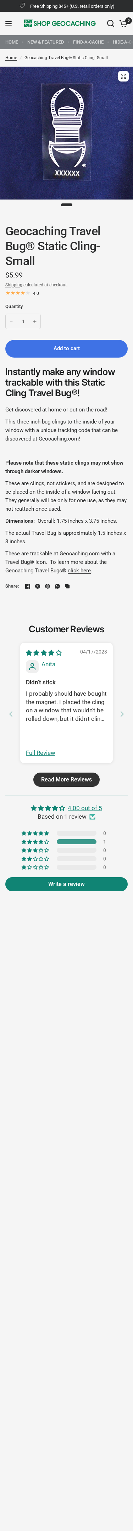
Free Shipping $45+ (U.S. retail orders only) (72, 6)
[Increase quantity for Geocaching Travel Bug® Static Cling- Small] (34, 321)
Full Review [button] (40, 752)
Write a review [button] (66, 884)
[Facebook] (27, 586)
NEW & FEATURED (45, 42)
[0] (122, 23)
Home (11, 57)
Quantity (14, 306)
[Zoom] (123, 76)
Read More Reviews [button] (66, 779)
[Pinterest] (47, 586)
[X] (37, 586)
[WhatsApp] (57, 586)
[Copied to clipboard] (67, 586)
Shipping (13, 284)
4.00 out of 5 (85, 808)
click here (79, 570)
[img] (44, 652)
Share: (12, 586)
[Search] (111, 23)
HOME (11, 42)
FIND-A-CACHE (88, 42)
